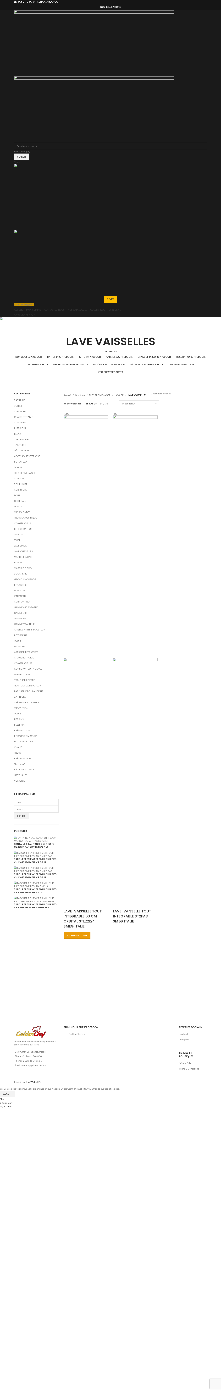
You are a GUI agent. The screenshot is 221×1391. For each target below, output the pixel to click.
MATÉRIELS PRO (23, 568)
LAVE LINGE (20, 545)
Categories (111, 351)
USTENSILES (20, 775)
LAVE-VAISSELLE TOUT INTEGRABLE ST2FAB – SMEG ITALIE (132, 916)
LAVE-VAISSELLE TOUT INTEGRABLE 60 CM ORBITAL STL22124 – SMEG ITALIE (83, 919)
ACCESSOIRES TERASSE (27, 456)
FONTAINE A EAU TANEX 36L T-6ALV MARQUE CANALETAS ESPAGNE (34, 846)
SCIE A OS (19, 590)
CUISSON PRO (22, 601)
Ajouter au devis (77, 935)
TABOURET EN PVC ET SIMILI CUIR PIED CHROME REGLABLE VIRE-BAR (35, 861)
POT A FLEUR (21, 461)
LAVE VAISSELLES (23, 551)
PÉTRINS (19, 719)
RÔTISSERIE (20, 635)
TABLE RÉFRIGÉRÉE (24, 680)
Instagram (184, 1039)
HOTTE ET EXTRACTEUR (27, 685)
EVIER (17, 540)
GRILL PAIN (20, 501)
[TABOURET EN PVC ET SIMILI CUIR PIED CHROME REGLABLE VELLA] (36, 884)
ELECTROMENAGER (24, 473)
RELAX (17, 433)
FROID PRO (20, 646)
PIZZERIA (19, 724)
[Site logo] (94, 43)
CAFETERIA (20, 411)
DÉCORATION (21, 450)
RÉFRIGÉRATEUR (23, 529)
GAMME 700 (20, 613)
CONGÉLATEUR (22, 523)
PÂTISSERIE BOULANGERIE (28, 691)
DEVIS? (110, 299)
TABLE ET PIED (22, 439)
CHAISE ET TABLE (23, 417)
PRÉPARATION (22, 730)
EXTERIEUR (20, 422)
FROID (17, 752)
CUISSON (19, 478)
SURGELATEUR (22, 674)
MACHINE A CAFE (23, 557)
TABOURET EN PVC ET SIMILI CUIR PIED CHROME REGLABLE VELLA (35, 891)
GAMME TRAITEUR (24, 624)
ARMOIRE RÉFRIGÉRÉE (26, 652)
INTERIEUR (20, 428)
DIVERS (18, 467)
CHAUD (18, 747)
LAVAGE (18, 534)
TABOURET (20, 445)
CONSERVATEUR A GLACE (28, 668)
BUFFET (18, 405)
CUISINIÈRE (20, 489)
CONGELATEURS (23, 663)
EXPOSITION (21, 708)
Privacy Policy (186, 1063)
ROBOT (18, 562)
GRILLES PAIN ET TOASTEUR (29, 629)
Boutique (80, 395)
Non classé (19, 764)
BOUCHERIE (20, 573)
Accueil (68, 395)
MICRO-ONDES (22, 512)
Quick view (68, 905)
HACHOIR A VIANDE (25, 579)
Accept (7, 1094)
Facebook (183, 1033)
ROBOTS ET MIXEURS (25, 736)
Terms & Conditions (189, 1068)
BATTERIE (19, 400)
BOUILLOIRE (21, 484)
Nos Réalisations (110, 7)
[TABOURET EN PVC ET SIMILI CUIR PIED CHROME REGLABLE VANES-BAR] (36, 899)
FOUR (17, 495)
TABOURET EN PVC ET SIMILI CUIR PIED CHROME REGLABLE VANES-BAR (35, 906)
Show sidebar (74, 403)
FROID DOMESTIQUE (25, 517)
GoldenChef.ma (77, 1033)
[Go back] (110, 331)
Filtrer (21, 816)
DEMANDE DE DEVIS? (25, 315)
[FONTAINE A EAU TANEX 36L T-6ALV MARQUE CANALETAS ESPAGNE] (36, 839)
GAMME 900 (20, 618)
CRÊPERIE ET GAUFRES (26, 702)
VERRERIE (19, 780)
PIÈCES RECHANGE (24, 769)
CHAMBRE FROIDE (24, 657)
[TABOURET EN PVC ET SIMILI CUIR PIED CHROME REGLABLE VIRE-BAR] (36, 854)
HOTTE (18, 506)
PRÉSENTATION (22, 758)
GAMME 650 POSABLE (26, 607)
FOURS (18, 640)
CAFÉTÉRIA (20, 596)
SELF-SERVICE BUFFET (26, 741)
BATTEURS (20, 696)
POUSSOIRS (20, 585)
